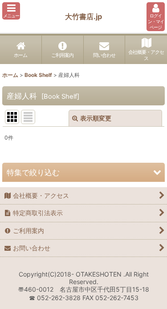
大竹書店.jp (83, 16)
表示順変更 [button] (95, 118)
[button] (11, 11)
